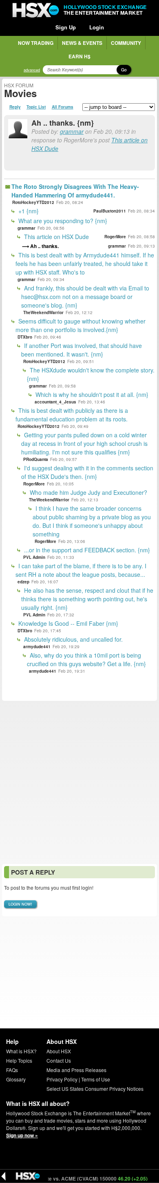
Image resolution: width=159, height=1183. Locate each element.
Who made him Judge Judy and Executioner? (87, 492)
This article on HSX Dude (55, 237)
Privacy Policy (61, 1079)
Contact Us (58, 1060)
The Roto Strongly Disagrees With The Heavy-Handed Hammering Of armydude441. (75, 190)
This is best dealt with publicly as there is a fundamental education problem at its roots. (71, 414)
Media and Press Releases (76, 1069)
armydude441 (37, 646)
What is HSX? (21, 1051)
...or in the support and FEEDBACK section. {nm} (86, 550)
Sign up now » (22, 1135)
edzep (23, 582)
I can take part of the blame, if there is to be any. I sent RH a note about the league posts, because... (80, 570)
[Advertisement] (79, 782)
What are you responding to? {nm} (62, 221)
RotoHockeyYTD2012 (33, 202)
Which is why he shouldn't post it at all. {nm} (91, 394)
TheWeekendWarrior (43, 312)
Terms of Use (95, 1079)
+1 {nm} (28, 211)
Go (124, 70)
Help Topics (19, 1060)
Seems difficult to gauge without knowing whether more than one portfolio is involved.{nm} (80, 325)
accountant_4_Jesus (55, 402)
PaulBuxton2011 (109, 211)
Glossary (16, 1079)
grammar (72, 131)
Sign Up (65, 27)
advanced (32, 70)
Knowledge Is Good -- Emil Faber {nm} (67, 623)
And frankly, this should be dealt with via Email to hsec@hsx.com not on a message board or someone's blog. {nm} (85, 296)
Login (96, 27)
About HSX (58, 1051)
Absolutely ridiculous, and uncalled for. (72, 639)
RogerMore (115, 236)
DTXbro (25, 337)
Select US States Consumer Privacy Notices (95, 1088)
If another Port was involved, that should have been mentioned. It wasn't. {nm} (81, 349)
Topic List (36, 107)
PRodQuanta (35, 459)
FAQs (12, 1069)
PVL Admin (34, 557)
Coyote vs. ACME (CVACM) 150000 (84, 1178)
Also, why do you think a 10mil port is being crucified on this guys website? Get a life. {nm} (86, 659)
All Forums (62, 107)
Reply (15, 107)
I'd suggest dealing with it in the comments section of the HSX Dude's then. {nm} (87, 472)
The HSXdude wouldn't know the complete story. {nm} (91, 374)
